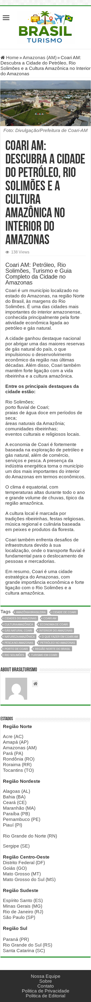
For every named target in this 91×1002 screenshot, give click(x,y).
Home (12, 57)
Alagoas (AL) (16, 791)
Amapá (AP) (15, 742)
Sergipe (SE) (16, 846)
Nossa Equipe (45, 976)
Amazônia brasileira (31, 612)
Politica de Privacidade (45, 990)
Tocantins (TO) (18, 770)
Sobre (45, 981)
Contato (45, 986)
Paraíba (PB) (16, 813)
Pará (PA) (13, 753)
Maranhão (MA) (19, 808)
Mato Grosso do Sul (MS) (29, 879)
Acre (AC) (13, 736)
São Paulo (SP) (19, 917)
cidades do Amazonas (20, 618)
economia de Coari (54, 624)
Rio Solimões (14, 654)
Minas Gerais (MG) (22, 906)
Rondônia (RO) (18, 759)
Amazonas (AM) (40, 57)
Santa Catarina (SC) (24, 950)
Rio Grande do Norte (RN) (30, 836)
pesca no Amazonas (19, 642)
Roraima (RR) (17, 764)
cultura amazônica (19, 624)
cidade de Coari (64, 612)
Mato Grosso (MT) (22, 873)
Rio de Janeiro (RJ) (23, 911)
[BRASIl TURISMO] (46, 27)
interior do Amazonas (55, 630)
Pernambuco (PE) (21, 819)
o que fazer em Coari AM (60, 636)
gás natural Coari (18, 630)
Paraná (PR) (16, 939)
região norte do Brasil (52, 648)
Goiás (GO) (15, 868)
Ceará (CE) (14, 802)
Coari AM (49, 618)
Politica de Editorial (45, 995)
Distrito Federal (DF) (24, 862)
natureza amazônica (20, 636)
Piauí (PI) (12, 825)
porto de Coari (16, 648)
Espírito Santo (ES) (23, 900)
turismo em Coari (44, 654)
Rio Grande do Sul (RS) (27, 945)
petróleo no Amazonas (57, 642)
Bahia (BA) (14, 796)
